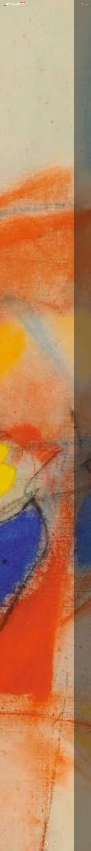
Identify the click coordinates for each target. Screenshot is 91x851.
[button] (86, 4)
